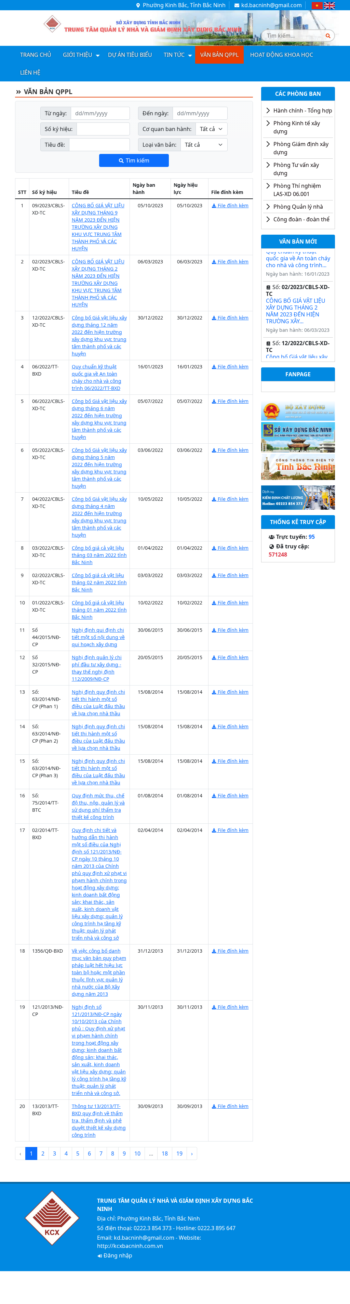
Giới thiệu (77, 54)
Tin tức (174, 54)
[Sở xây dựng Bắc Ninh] (298, 437)
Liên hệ (30, 72)
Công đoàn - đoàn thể (301, 219)
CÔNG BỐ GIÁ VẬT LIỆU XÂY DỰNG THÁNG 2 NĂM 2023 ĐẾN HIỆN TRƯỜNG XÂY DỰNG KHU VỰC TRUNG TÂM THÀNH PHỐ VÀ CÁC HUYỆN (98, 283)
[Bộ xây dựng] (298, 408)
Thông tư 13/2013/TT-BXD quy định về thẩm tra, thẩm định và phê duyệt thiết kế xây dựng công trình (99, 1120)
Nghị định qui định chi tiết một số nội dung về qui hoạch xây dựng (98, 637)
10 (137, 1153)
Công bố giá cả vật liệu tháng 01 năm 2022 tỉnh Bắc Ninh (99, 609)
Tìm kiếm (136, 160)
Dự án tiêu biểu (130, 54)
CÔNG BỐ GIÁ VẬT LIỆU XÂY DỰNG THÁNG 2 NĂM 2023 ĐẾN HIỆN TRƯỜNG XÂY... (295, 305)
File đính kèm (232, 205)
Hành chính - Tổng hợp (302, 110)
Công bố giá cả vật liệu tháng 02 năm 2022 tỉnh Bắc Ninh (99, 582)
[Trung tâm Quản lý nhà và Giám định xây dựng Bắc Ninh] (134, 25)
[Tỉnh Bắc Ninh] (298, 466)
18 (165, 1153)
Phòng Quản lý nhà (298, 206)
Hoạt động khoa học (281, 54)
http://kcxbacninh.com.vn (130, 1246)
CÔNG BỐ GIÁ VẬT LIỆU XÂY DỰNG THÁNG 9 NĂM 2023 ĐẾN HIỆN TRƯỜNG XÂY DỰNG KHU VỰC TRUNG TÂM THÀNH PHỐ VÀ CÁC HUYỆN (98, 227)
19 (179, 1153)
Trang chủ (35, 54)
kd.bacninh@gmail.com (271, 5)
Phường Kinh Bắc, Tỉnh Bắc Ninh (184, 5)
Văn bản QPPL (219, 54)
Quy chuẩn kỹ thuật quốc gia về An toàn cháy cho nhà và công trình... (298, 252)
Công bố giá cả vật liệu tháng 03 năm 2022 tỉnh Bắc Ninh (99, 555)
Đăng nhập (117, 1255)
